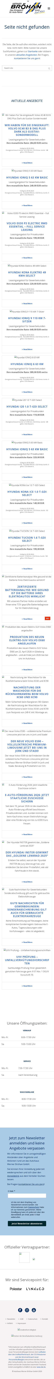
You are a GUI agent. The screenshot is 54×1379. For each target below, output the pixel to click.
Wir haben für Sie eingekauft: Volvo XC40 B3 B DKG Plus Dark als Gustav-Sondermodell (27, 130)
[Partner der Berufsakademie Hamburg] (26, 1336)
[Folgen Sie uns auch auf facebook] (20, 1310)
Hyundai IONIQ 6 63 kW (27, 364)
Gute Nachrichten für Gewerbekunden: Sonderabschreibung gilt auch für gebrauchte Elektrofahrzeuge (27, 909)
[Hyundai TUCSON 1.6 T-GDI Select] (27, 531)
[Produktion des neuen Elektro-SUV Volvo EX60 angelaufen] (27, 628)
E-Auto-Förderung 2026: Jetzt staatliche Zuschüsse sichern (27, 798)
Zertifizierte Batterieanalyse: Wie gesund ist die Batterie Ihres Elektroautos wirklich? (27, 591)
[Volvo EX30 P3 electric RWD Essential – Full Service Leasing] (27, 215)
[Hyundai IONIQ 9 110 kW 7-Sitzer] (27, 311)
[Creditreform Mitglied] (27, 1330)
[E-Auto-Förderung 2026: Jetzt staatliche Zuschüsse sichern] (27, 786)
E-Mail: (11, 1191)
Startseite (32, 51)
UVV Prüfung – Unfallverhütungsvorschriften (27, 960)
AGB (21, 1319)
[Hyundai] (33, 1261)
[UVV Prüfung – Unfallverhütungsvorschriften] (27, 950)
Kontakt (45, 1319)
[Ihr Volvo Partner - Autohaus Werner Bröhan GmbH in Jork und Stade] (24, 1261)
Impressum (22, 1323)
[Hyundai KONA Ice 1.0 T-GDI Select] (27, 485)
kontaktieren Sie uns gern (27, 58)
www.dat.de (41, 1367)
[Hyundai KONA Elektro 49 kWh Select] (27, 266)
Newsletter (11, 1319)
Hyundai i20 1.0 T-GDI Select (27, 406)
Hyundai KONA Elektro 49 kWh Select (27, 274)
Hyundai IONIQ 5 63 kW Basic (27, 177)
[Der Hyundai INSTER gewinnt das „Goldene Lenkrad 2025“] (27, 844)
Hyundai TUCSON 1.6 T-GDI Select (27, 539)
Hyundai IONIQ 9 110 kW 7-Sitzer (27, 319)
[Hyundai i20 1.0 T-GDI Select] (27, 400)
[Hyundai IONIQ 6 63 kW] (27, 357)
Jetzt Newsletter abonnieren (27, 1223)
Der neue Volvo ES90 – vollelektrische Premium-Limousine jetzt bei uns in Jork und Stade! (27, 746)
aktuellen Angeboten (26, 54)
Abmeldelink (13, 1176)
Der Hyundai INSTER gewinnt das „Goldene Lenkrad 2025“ (27, 854)
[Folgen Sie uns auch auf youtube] (34, 1310)
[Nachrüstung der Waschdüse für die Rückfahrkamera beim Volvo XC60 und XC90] (27, 679)
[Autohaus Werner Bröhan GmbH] (27, 6)
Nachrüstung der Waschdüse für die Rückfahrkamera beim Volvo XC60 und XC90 (27, 692)
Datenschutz (33, 1207)
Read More (27, 163)
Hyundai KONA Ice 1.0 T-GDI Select (27, 493)
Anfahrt (10, 1323)
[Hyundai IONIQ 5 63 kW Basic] (27, 171)
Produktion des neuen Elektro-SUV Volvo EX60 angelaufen (27, 640)
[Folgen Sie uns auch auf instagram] (27, 1310)
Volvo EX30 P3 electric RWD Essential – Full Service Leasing (27, 226)
